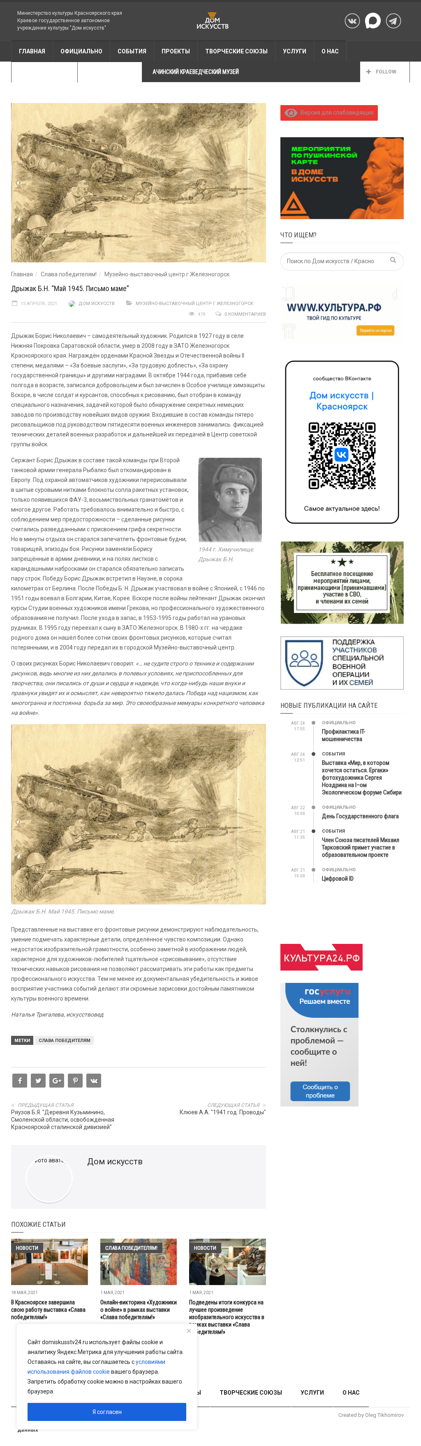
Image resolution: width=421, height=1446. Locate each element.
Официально (81, 51)
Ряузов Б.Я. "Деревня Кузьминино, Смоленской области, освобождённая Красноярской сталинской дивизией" (62, 1119)
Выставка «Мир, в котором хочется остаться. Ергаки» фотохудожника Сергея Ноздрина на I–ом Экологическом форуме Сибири (362, 777)
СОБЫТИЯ (132, 51)
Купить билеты (109, 72)
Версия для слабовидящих (336, 112)
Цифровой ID (338, 878)
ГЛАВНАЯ (32, 51)
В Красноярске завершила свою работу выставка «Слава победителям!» (48, 1309)
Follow (385, 72)
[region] (106, 1377)
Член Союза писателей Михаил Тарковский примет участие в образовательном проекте (360, 847)
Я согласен (107, 1412)
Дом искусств (97, 303)
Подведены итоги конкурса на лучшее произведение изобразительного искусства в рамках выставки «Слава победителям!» (226, 1317)
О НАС (330, 51)
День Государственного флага (360, 816)
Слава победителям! (69, 274)
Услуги (294, 51)
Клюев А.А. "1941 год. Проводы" (223, 1112)
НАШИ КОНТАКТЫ (44, 72)
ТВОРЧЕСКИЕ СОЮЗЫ (236, 51)
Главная (22, 274)
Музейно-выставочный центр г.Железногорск (166, 274)
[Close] (189, 1331)
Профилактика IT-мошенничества (343, 735)
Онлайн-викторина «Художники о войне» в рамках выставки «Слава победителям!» (138, 1309)
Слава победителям (64, 1040)
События (333, 754)
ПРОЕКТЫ (176, 51)
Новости (27, 1248)
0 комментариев (245, 314)
